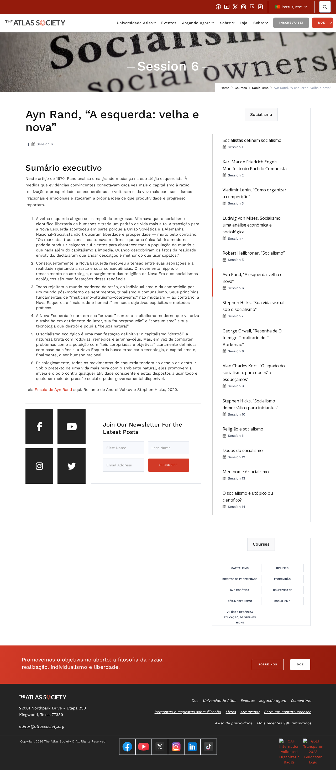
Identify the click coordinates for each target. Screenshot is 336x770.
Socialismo (260, 88)
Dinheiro (282, 568)
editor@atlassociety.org (41, 726)
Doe (321, 22)
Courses (241, 88)
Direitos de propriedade (239, 579)
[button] (291, 7)
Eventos (168, 23)
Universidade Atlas (135, 23)
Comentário (301, 700)
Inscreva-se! (291, 22)
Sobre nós (267, 664)
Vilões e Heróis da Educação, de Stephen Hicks (240, 613)
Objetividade (282, 590)
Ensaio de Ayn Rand (53, 389)
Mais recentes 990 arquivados (284, 723)
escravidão (282, 579)
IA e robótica (239, 590)
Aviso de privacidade (234, 723)
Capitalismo (240, 568)
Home (224, 88)
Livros (231, 712)
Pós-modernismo (240, 601)
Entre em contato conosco (287, 712)
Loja (244, 23)
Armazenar (250, 712)
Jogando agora (196, 23)
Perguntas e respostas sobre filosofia (188, 712)
